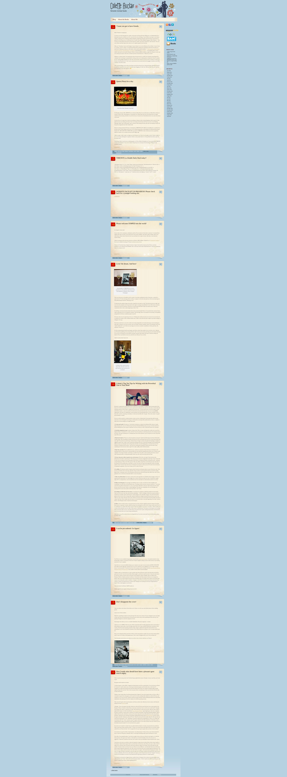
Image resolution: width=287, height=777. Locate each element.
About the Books (123, 19)
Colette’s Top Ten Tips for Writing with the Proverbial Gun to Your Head (136, 384)
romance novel (130, 522)
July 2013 (168, 78)
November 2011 (170, 91)
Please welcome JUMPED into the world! (131, 223)
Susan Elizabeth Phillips (155, 568)
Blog (114, 19)
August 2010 (169, 114)
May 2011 (169, 100)
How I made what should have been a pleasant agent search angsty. (135, 672)
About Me (134, 19)
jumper (137, 664)
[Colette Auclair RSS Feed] (172, 2)
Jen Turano (143, 50)
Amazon (115, 151)
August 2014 (169, 73)
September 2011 (170, 94)
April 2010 (169, 116)
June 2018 (169, 70)
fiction (115, 522)
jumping (140, 664)
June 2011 (169, 99)
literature (126, 151)
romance (137, 151)
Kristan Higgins (118, 569)
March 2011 (169, 103)
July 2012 (168, 86)
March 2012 (169, 88)
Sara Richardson (126, 50)
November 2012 (170, 83)
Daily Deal (120, 151)
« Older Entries (114, 770)
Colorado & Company (154, 240)
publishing (144, 664)
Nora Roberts (130, 151)
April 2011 (169, 102)
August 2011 (169, 95)
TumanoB (151, 774)
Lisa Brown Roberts (118, 50)
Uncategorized (124, 75)
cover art (122, 664)
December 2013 (170, 75)
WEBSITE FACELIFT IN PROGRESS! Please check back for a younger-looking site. (135, 192)
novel (118, 522)
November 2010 (170, 110)
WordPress (159, 774)
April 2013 (169, 80)
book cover (116, 664)
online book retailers (143, 559)
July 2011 (168, 97)
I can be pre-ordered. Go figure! (127, 528)
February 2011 (169, 105)
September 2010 (170, 113)
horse (135, 664)
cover (120, 664)
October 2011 (169, 92)
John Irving (125, 569)
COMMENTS (117, 71)
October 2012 (169, 84)
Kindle (123, 151)
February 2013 (169, 81)
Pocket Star (124, 703)
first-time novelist (130, 664)
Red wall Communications (135, 774)
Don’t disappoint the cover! (126, 602)
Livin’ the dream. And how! (126, 264)
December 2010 (170, 108)
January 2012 (169, 89)
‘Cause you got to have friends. (127, 26)
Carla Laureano (150, 49)
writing (141, 151)
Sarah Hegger (156, 49)
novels (135, 151)
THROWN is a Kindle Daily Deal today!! (131, 158)
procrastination (125, 522)
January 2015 (169, 72)
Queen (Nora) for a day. (124, 81)
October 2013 (169, 77)
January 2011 (169, 106)
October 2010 (169, 111)
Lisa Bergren (132, 50)
